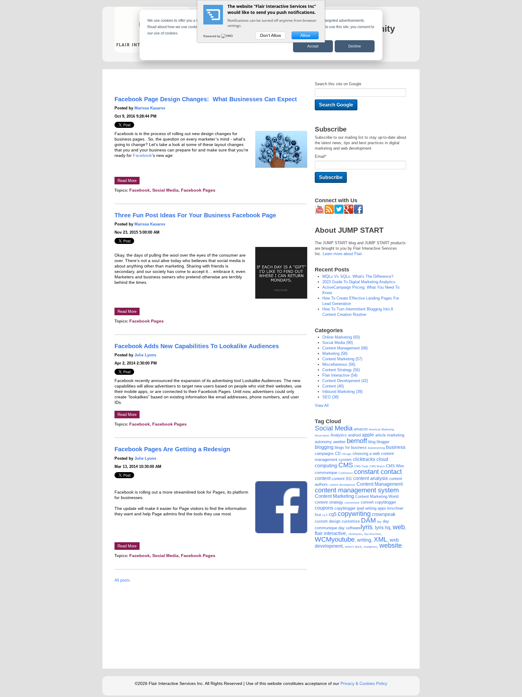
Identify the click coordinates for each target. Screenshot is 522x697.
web (399, 527)
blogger (383, 441)
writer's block (353, 546)
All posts (122, 580)
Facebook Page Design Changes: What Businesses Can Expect (205, 99)
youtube (343, 539)
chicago (346, 453)
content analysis (370, 478)
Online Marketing (341, 337)
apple (368, 434)
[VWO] (227, 36)
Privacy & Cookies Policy (363, 683)
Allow (305, 35)
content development (345, 380)
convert (367, 502)
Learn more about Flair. (343, 253)
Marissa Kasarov (149, 108)
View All (322, 405)
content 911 (342, 478)
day (379, 521)
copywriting (354, 513)
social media (165, 190)
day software (349, 528)
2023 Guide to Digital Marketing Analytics (358, 282)
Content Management (345, 348)
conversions (351, 502)
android (354, 435)
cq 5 (324, 515)
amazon (361, 429)
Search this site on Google (338, 84)
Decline (354, 46)
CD (337, 453)
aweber (339, 441)
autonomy (323, 441)
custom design (327, 521)
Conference (345, 473)
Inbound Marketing (342, 391)
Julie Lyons (145, 355)
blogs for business (351, 447)
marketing (334, 353)
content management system (357, 490)
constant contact (378, 471)
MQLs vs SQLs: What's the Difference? (357, 276)
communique (326, 472)
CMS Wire (395, 466)
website (390, 545)
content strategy (341, 370)
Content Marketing (342, 359)
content (333, 386)
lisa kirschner (372, 534)
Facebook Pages (198, 190)
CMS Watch (377, 466)
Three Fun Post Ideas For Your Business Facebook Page (195, 215)
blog (371, 441)
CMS (345, 465)
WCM (323, 539)
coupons (324, 508)
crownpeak (383, 514)
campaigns (324, 453)
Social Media (334, 428)
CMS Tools (361, 466)
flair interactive (339, 375)
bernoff (357, 441)
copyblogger (385, 502)
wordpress (370, 546)
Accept (312, 46)
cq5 (333, 514)
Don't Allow (270, 35)
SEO (330, 397)
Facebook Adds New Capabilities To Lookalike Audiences (196, 346)
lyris (366, 527)
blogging (324, 447)
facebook (139, 190)
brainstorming (376, 447)
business (395, 447)
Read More (127, 180)
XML (380, 539)
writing (364, 540)
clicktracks (364, 459)
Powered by (212, 36)
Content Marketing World (376, 496)
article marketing (389, 435)
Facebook (142, 155)
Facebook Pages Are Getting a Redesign (172, 449)
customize (351, 521)
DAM (368, 520)
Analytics (338, 435)
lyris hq (382, 527)
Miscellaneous (338, 364)
